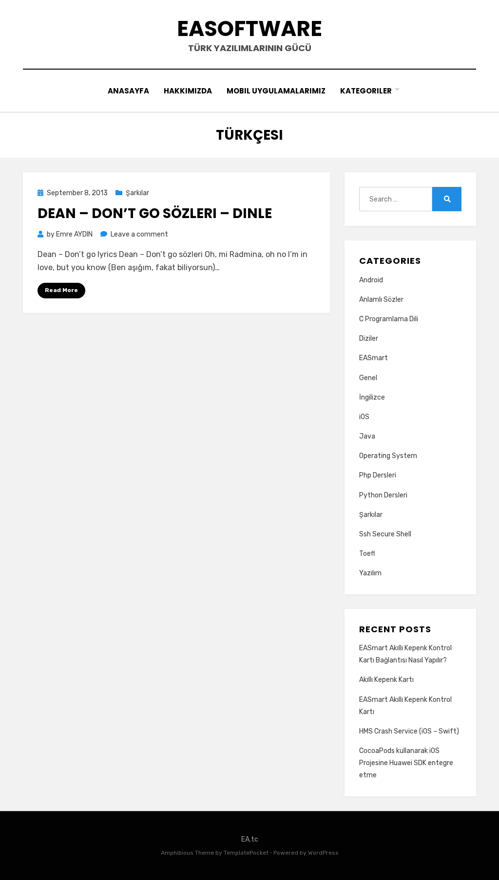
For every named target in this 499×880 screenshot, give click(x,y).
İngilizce (372, 397)
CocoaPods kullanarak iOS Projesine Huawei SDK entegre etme (406, 763)
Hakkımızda (188, 91)
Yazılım (370, 573)
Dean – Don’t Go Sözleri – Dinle (155, 213)
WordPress (323, 852)
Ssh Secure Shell (385, 534)
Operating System (388, 456)
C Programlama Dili (388, 319)
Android (371, 280)
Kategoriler (366, 91)
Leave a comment (139, 234)
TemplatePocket (246, 852)
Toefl (367, 554)
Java (367, 436)
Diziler (368, 338)
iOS (364, 417)
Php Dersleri (377, 475)
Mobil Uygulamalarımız (276, 91)
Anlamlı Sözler (381, 299)
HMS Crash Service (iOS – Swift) (409, 731)
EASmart (373, 358)
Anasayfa (128, 91)
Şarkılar (137, 193)
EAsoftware (249, 28)
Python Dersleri (383, 495)
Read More (61, 290)
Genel (368, 378)
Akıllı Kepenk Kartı (386, 680)
